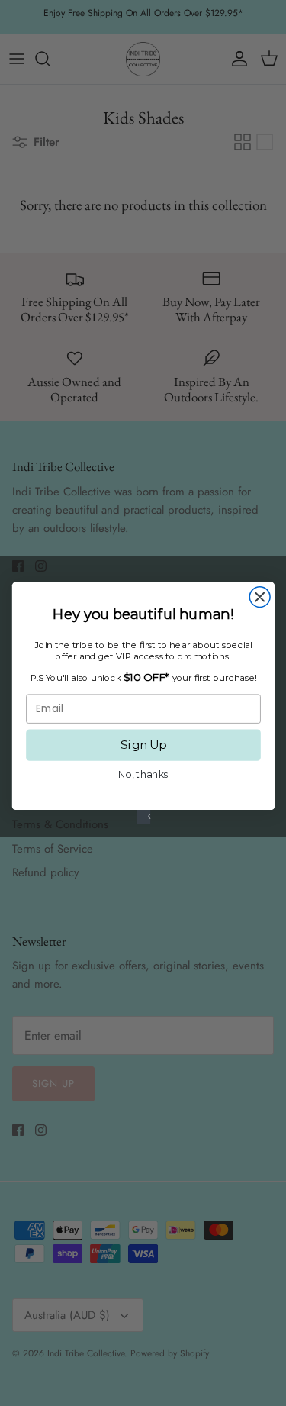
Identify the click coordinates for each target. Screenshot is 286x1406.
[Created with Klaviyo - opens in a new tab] (142, 817)
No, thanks (143, 774)
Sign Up (143, 745)
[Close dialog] (259, 597)
